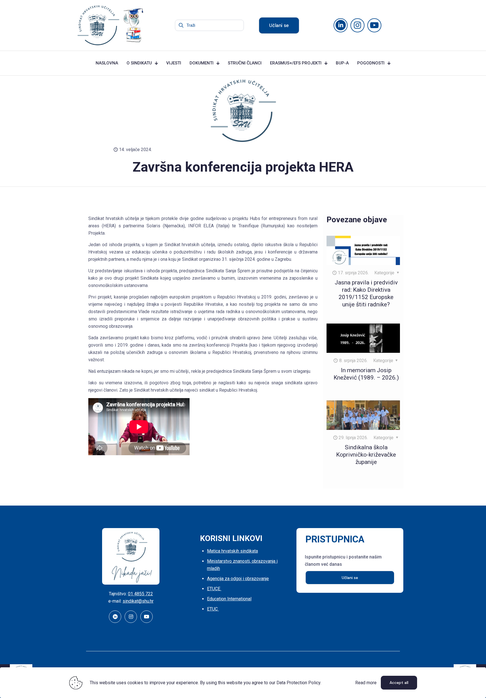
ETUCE (214, 588)
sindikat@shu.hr (138, 601)
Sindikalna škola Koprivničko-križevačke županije (366, 454)
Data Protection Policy (298, 682)
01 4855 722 (140, 593)
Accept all (399, 682)
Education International (229, 599)
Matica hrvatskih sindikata (232, 551)
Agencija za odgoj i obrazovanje (238, 578)
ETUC (213, 609)
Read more (366, 682)
